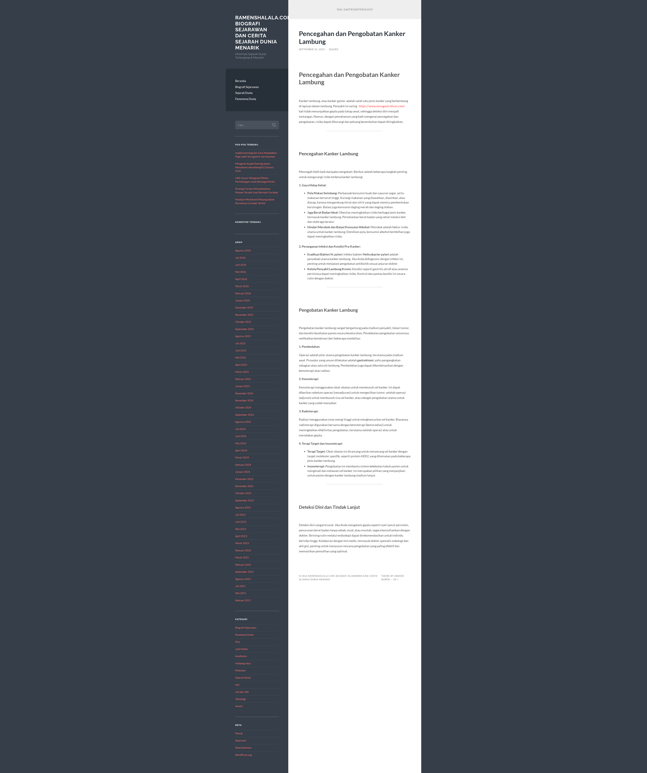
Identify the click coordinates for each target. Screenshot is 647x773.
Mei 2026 (240, 271)
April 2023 (241, 536)
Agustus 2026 (243, 250)
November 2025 (244, 314)
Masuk (239, 733)
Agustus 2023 (243, 507)
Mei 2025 (240, 357)
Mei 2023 (240, 528)
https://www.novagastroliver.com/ (382, 106)
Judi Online (241, 648)
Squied (333, 49)
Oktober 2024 (243, 407)
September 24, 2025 (312, 49)
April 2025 (241, 364)
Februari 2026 (243, 293)
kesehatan (241, 656)
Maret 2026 (242, 286)
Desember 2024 (244, 393)
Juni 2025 (240, 350)
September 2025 (244, 329)
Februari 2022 (243, 564)
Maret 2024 (242, 457)
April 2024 (241, 450)
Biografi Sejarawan (247, 87)
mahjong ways (243, 663)
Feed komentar (243, 747)
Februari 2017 (243, 600)
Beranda (240, 81)
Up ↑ (396, 579)
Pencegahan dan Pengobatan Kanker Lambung (352, 37)
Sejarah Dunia (244, 93)
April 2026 (241, 279)
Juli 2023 (240, 514)
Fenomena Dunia (245, 99)
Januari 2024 (242, 471)
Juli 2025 (240, 343)
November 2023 (244, 486)
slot (237, 684)
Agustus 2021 (243, 578)
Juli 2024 (240, 429)
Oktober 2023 (243, 493)
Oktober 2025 (243, 321)
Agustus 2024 (243, 421)
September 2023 (244, 500)
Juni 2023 (240, 521)
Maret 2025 (242, 371)
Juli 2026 (240, 257)
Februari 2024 (243, 464)
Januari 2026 (242, 300)
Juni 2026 (240, 264)
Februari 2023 (243, 550)
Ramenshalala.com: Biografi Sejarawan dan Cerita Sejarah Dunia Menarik (264, 33)
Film (237, 641)
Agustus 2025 (243, 336)
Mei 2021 (240, 593)
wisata (239, 706)
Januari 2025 (242, 386)
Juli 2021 (240, 586)
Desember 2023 (244, 478)
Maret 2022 (242, 557)
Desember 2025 (244, 307)
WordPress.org (243, 754)
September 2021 (244, 571)
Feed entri (240, 740)
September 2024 (244, 414)
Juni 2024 (240, 436)
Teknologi (240, 698)
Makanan (240, 670)
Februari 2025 (243, 379)
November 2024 (244, 400)
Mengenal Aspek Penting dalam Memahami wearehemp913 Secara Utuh (254, 167)
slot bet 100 (242, 691)
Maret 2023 (242, 543)
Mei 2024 (240, 443)
